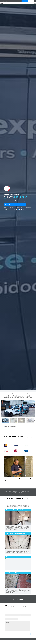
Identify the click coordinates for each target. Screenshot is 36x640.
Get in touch (7, 204)
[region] (18, 411)
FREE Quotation (24, 1)
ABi (4, 390)
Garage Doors (7, 390)
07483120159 (5, 611)
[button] (2, 409)
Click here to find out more (24, 5)
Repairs (11, 390)
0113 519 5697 (4, 1)
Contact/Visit (31, 1)
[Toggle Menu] (35, 3)
